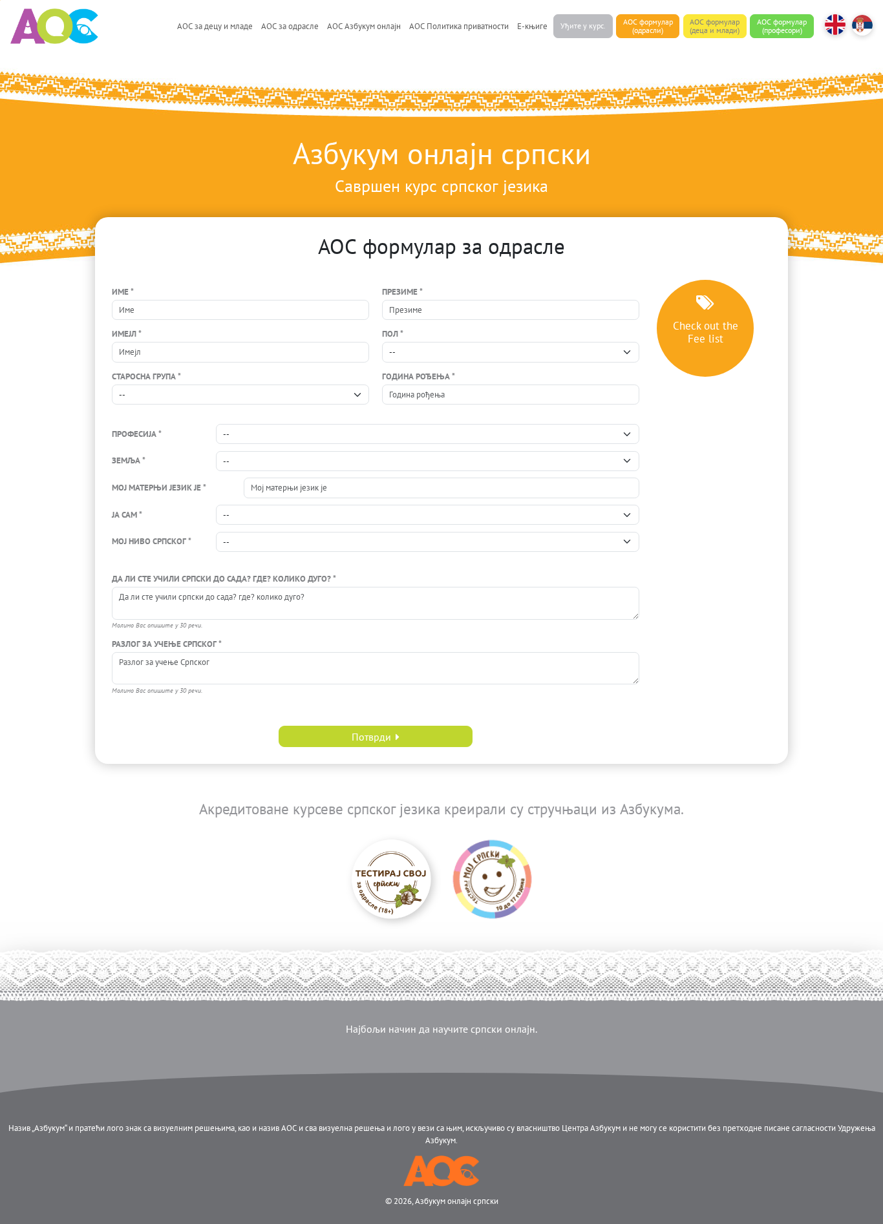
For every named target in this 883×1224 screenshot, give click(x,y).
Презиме (400, 291)
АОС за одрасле (290, 26)
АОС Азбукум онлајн (364, 26)
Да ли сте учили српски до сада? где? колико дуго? (221, 578)
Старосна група (144, 376)
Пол (390, 333)
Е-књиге (532, 26)
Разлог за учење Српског (164, 643)
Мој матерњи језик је (156, 487)
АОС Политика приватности (459, 26)
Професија (134, 433)
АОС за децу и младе (215, 26)
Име (120, 291)
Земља (126, 460)
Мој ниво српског (149, 541)
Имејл (124, 333)
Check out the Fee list (705, 332)
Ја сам (124, 514)
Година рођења (416, 376)
